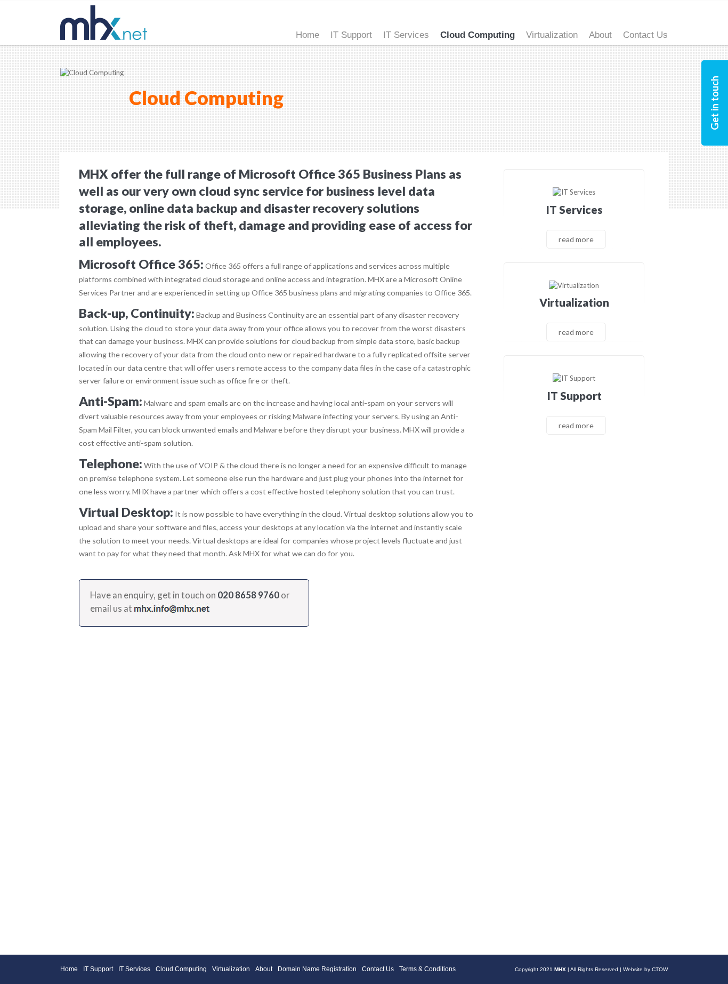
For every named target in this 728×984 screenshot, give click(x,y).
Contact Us (645, 35)
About (600, 35)
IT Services (406, 35)
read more (576, 239)
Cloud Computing (477, 35)
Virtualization (552, 35)
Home (307, 35)
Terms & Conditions (427, 969)
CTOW (660, 969)
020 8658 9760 (248, 595)
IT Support (351, 35)
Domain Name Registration (317, 969)
